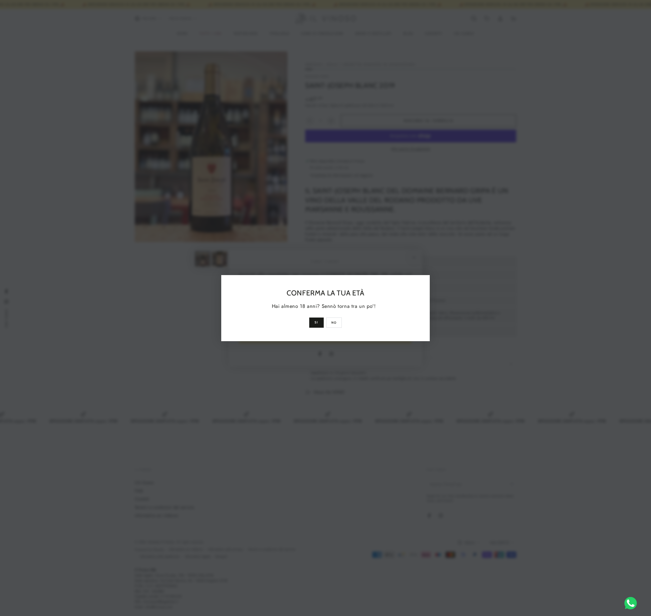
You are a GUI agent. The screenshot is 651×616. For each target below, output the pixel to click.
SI (316, 322)
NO (334, 322)
